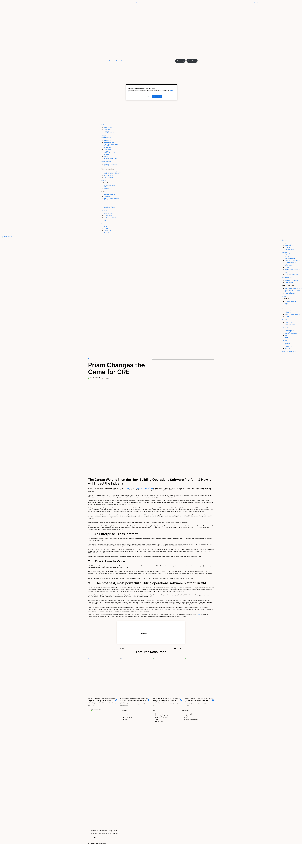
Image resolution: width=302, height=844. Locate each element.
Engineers (107, 196)
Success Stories (108, 214)
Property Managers (109, 194)
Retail (105, 187)
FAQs (105, 221)
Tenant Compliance (109, 146)
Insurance (106, 154)
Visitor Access (108, 166)
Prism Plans (107, 149)
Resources (104, 211)
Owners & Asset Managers (111, 198)
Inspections (107, 147)
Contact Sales (120, 61)
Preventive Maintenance (111, 144)
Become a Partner (109, 207)
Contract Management (110, 158)
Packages (103, 136)
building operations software (144, 488)
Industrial (106, 188)
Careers (106, 228)
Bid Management (109, 142)
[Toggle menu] (282, 239)
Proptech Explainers (110, 217)
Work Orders (107, 140)
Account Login (109, 61)
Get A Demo (192, 61)
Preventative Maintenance (292, 260)
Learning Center (108, 215)
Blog (105, 219)
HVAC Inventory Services (111, 174)
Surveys (106, 156)
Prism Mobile (108, 129)
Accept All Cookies (156, 96)
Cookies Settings (145, 96)
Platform (103, 124)
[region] (151, 92)
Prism (128, 488)
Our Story (107, 227)
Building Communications (111, 153)
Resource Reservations (110, 164)
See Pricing (180, 61)
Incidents (106, 151)
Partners (103, 203)
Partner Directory (109, 206)
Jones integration (109, 177)
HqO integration (108, 175)
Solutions (103, 180)
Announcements (93, 359)
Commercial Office (109, 185)
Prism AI (106, 131)
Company (103, 224)
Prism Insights (108, 127)
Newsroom (107, 232)
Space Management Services (112, 172)
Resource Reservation (291, 280)
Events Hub (107, 230)
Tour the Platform (109, 133)
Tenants (106, 200)
